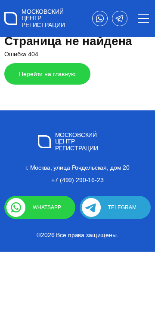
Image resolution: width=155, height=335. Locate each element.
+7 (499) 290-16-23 (77, 180)
